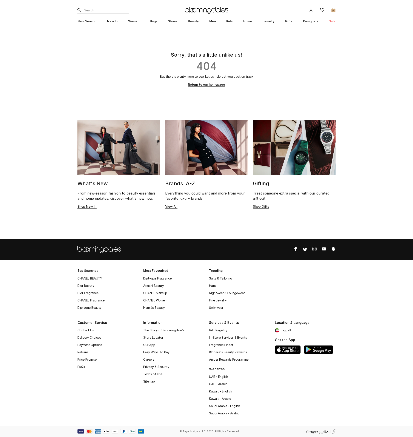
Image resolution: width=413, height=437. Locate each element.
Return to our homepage (206, 84)
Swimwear (216, 307)
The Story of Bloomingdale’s (163, 330)
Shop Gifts (261, 206)
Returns (82, 352)
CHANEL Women (154, 300)
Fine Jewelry (218, 300)
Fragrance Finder (221, 345)
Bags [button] (153, 21)
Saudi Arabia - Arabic (224, 413)
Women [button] (133, 21)
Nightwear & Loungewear (227, 293)
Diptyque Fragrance (157, 278)
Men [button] (212, 21)
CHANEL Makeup (155, 293)
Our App (149, 345)
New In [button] (112, 21)
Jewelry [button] (268, 21)
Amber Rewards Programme (228, 359)
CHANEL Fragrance (91, 300)
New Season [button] (87, 21)
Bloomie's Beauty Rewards (228, 352)
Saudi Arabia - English (224, 406)
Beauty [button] (193, 21)
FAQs (81, 367)
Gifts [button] (289, 21)
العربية (287, 330)
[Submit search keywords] (79, 10)
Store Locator (153, 337)
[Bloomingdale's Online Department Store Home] (206, 10)
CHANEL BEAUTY (89, 278)
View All (171, 206)
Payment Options (89, 345)
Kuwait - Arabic (220, 398)
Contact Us (85, 330)
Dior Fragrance (88, 293)
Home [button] (247, 21)
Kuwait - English (220, 391)
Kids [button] (229, 21)
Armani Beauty (153, 285)
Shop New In (87, 206)
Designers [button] (310, 21)
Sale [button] (332, 21)
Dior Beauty (85, 285)
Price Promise (87, 359)
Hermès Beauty (154, 307)
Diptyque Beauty (89, 307)
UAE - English (218, 376)
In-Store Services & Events (228, 337)
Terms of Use (152, 374)
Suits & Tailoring (220, 278)
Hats (212, 285)
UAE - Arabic (218, 384)
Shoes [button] (172, 21)
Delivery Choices (89, 337)
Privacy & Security (156, 367)
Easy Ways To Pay (156, 352)
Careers (148, 359)
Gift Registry (218, 330)
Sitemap (149, 381)
